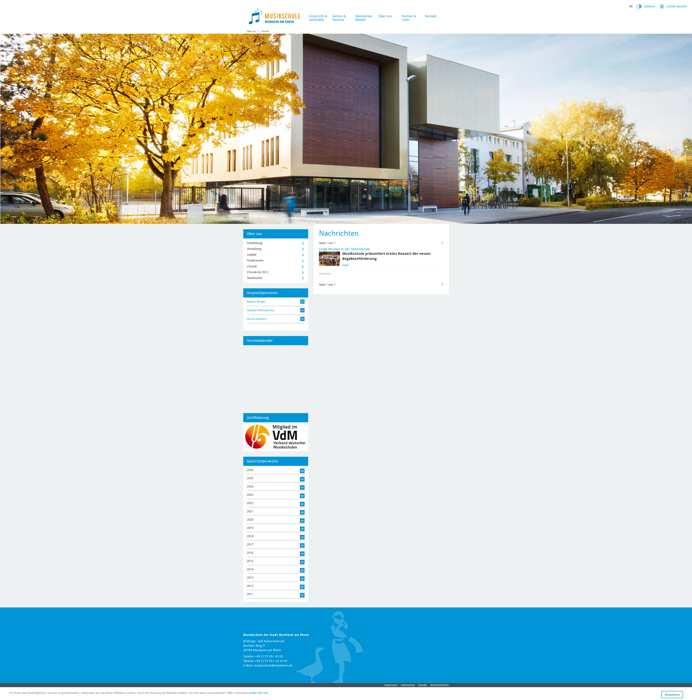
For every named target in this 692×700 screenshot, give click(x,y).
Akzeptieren (672, 694)
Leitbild (251, 254)
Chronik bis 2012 (257, 272)
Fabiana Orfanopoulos (260, 310)
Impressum (391, 685)
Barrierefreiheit (439, 685)
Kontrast (649, 6)
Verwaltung (254, 249)
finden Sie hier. (259, 693)
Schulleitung (254, 243)
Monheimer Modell (364, 18)
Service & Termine (339, 18)
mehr (345, 265)
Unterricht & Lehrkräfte (318, 18)
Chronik (265, 31)
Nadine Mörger (256, 301)
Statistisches (254, 278)
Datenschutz (408, 685)
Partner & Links (409, 18)
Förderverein (255, 260)
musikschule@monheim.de (273, 665)
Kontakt (430, 16)
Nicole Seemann (257, 319)
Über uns (385, 16)
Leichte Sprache (676, 6)
